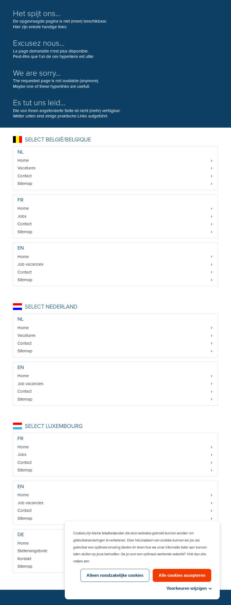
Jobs (21, 216)
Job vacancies (30, 264)
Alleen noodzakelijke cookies (114, 575)
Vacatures (26, 168)
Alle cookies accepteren (182, 575)
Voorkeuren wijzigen (186, 588)
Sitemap (24, 183)
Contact (24, 175)
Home (23, 160)
